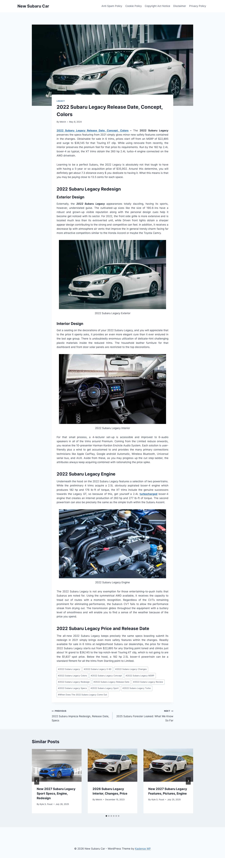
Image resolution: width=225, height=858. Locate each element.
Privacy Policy (197, 6)
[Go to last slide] (36, 781)
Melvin (63, 122)
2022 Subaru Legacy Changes (131, 669)
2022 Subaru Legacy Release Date (111, 682)
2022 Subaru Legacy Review (148, 682)
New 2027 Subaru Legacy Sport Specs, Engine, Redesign (56, 793)
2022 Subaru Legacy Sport (105, 688)
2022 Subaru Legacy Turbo (136, 688)
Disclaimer (179, 6)
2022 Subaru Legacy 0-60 (97, 669)
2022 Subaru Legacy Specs (72, 688)
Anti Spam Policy (111, 6)
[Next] (188, 781)
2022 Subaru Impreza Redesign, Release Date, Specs (80, 716)
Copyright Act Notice (157, 6)
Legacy (61, 101)
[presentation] (57, 765)
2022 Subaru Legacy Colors (72, 675)
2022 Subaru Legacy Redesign (74, 682)
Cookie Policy (133, 6)
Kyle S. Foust (46, 804)
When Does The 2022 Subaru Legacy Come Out (82, 694)
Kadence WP (143, 848)
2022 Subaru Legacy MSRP (140, 675)
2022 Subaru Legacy (69, 669)
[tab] (106, 816)
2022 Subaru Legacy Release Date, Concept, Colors (93, 130)
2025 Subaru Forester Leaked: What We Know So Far (144, 716)
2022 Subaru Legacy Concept (106, 675)
